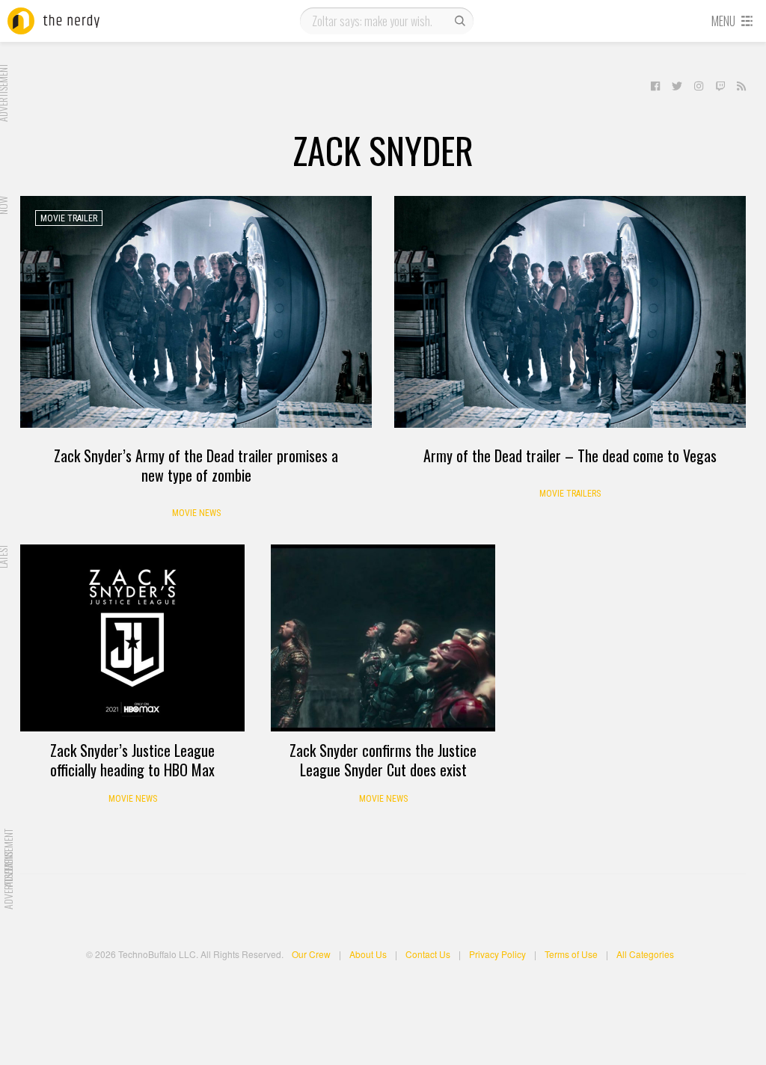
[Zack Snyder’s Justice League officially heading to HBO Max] (132, 637)
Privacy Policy (497, 954)
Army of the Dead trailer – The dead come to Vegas (570, 455)
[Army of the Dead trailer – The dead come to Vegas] (570, 312)
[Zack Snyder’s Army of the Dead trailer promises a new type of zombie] (196, 312)
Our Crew (311, 954)
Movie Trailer (68, 218)
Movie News (196, 513)
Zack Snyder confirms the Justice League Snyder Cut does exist (383, 760)
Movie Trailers (570, 493)
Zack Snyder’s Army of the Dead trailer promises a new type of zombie (196, 465)
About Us (368, 954)
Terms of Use (571, 954)
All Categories (645, 954)
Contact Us (427, 954)
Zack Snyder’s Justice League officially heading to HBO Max (132, 760)
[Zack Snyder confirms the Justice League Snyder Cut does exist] (383, 637)
